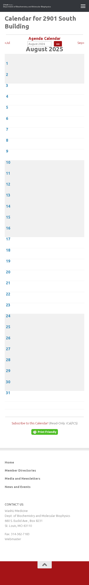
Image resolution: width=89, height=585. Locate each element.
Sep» (80, 42)
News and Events (18, 486)
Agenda (35, 38)
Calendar (52, 38)
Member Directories (20, 470)
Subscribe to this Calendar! (30, 423)
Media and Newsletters (22, 478)
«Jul (7, 42)
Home (9, 462)
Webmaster (13, 539)
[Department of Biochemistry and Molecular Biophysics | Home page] (35, 6)
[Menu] (83, 6)
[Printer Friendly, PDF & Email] (44, 433)
